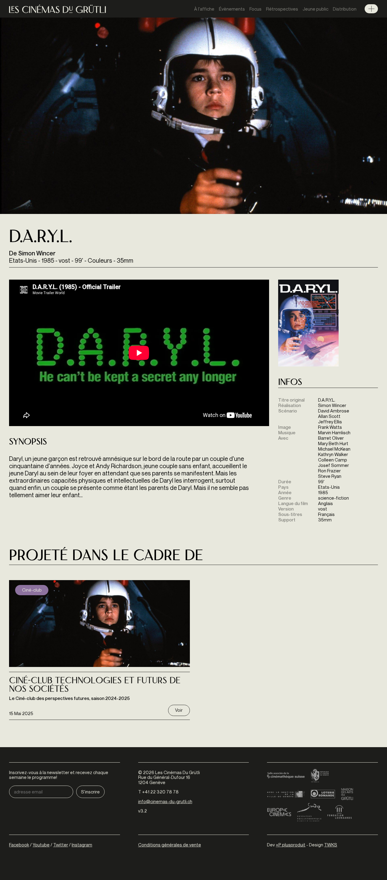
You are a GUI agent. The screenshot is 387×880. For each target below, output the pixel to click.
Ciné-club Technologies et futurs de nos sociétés (94, 685)
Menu (371, 8)
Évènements (232, 8)
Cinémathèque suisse (286, 776)
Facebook (19, 844)
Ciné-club (32, 590)
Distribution (344, 8)
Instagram (82, 844)
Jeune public (315, 8)
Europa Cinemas (279, 812)
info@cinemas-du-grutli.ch (165, 801)
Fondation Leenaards (339, 812)
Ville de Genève (286, 794)
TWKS (330, 844)
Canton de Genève (320, 776)
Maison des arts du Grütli (347, 794)
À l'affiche (204, 8)
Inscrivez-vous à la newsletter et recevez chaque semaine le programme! (58, 775)
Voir (179, 710)
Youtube (41, 844)
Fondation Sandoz (309, 812)
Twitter (60, 844)
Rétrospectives (282, 8)
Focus (255, 8)
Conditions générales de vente (169, 844)
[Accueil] (57, 9)
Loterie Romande (323, 794)
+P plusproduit (290, 844)
